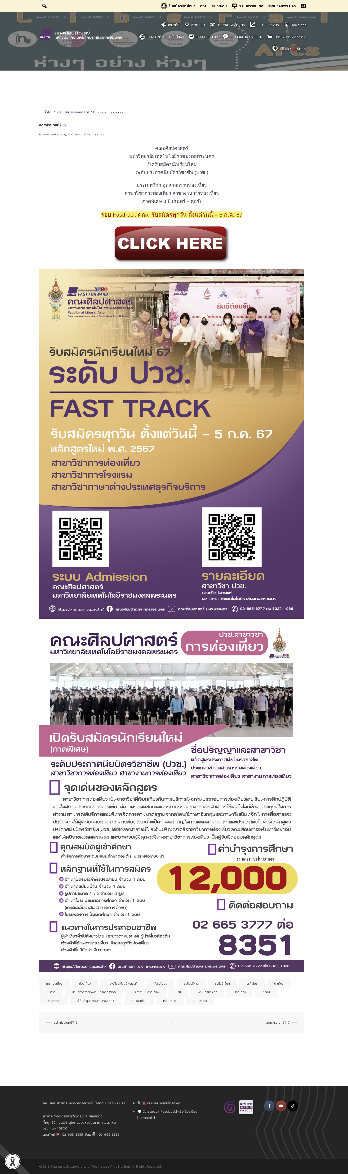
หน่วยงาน (219, 6)
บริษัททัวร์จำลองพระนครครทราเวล (94, 992)
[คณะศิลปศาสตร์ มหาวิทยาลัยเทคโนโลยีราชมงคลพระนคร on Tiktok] (292, 1105)
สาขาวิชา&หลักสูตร (231, 24)
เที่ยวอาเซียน (139, 1001)
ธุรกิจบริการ (191, 983)
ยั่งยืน (266, 992)
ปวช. (178, 992)
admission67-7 (278, 1022)
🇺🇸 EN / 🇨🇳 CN (291, 48)
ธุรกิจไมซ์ (252, 983)
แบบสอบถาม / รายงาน (246, 36)
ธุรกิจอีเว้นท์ (222, 983)
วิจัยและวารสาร (268, 24)
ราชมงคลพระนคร (282, 6)
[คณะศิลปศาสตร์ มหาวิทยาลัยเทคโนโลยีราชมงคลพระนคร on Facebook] (269, 1105)
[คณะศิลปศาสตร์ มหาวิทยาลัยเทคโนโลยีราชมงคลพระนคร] (81, 34)
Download (299, 24)
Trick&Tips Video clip (290, 36)
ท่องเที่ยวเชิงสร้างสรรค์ (122, 983)
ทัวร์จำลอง (160, 983)
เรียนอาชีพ (169, 1001)
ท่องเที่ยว (85, 983)
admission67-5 (65, 1022)
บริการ (51, 992)
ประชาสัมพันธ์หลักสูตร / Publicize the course (90, 112)
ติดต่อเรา (198, 24)
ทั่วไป (47, 112)
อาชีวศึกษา (53, 1001)
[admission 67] (171, 243)
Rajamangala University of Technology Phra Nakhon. (90, 1166)
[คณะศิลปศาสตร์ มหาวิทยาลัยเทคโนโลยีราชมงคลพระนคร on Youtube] (281, 1105)
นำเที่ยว (279, 983)
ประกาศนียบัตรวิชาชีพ (145, 992)
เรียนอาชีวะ (200, 1001)
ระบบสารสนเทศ (251, 6)
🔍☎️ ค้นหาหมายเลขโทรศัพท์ (158, 1103)
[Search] (44, 6)
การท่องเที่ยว (54, 983)
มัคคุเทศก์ (240, 992)
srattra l (99, 134)
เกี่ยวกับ (173, 24)
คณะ (203, 6)
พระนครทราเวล (207, 992)
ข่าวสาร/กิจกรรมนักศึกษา (165, 36)
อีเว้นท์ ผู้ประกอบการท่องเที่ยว (95, 1001)
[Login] (303, 6)
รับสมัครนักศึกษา (182, 6)
